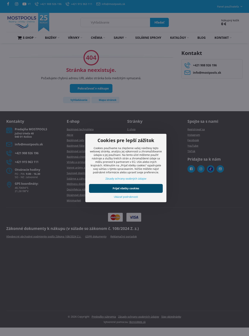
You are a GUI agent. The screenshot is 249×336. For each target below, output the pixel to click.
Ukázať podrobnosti (126, 197)
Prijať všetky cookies (126, 188)
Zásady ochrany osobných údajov (125, 178)
